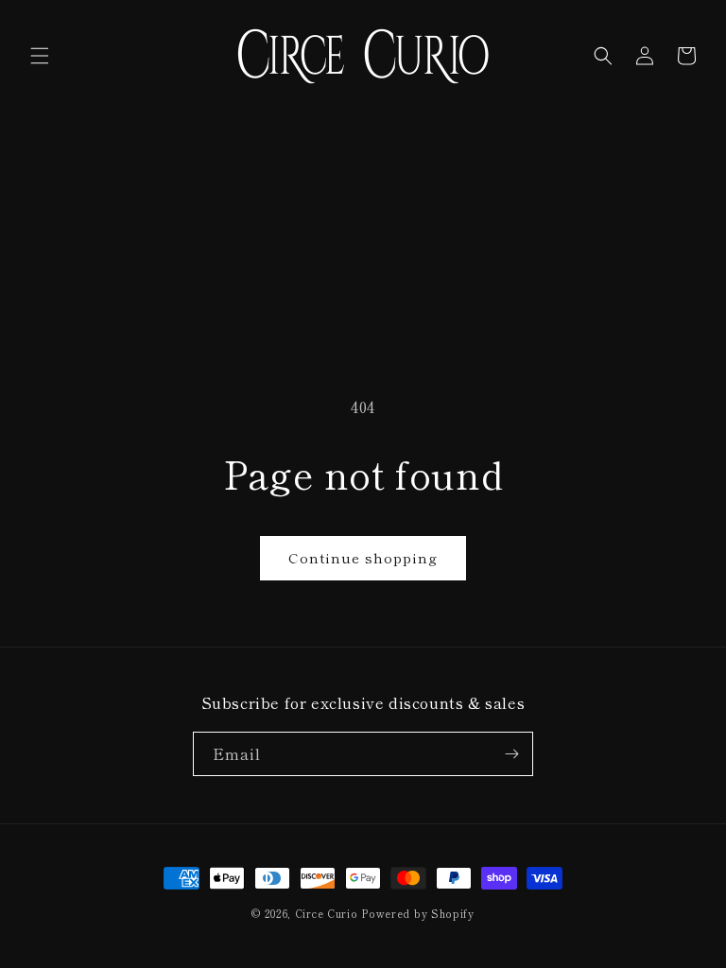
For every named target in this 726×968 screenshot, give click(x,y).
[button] (39, 56)
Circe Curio (326, 913)
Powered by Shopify (418, 913)
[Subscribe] (511, 754)
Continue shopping (363, 557)
